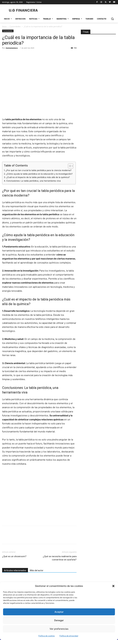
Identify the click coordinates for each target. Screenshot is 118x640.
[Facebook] (97, 2)
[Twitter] (105, 2)
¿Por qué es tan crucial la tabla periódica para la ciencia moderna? (38, 170)
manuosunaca (12, 48)
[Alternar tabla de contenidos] (69, 166)
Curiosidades (15, 26)
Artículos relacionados (15, 570)
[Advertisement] (39, 496)
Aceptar (59, 611)
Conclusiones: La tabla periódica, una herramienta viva (33, 181)
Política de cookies (46, 636)
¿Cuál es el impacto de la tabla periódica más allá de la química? (38, 177)
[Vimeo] (110, 2)
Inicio (4, 26)
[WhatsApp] (26, 55)
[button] (113, 586)
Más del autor (36, 570)
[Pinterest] (19, 55)
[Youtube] (114, 2)
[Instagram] (101, 2)
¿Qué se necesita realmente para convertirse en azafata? (60, 558)
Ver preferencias (59, 628)
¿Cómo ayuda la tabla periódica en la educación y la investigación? (39, 174)
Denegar (59, 620)
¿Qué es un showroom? (14, 556)
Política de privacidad (68, 636)
